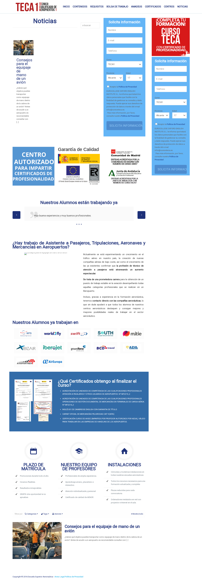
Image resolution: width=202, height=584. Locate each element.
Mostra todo (137, 514)
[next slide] (141, 215)
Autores (57, 514)
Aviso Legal (60, 577)
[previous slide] (16, 215)
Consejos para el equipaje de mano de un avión (102, 528)
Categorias (31, 514)
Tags (45, 514)
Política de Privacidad (127, 87)
